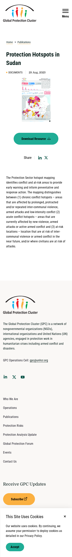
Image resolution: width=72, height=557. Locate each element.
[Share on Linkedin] (40, 157)
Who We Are (10, 399)
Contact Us (10, 461)
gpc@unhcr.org (39, 360)
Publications (24, 42)
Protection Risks (13, 425)
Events (7, 452)
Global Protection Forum (18, 443)
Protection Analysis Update (20, 434)
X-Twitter (15, 378)
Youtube (24, 378)
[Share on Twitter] (46, 157)
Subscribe (17, 499)
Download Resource (34, 139)
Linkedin (6, 377)
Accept (15, 547)
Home (9, 42)
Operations (10, 408)
